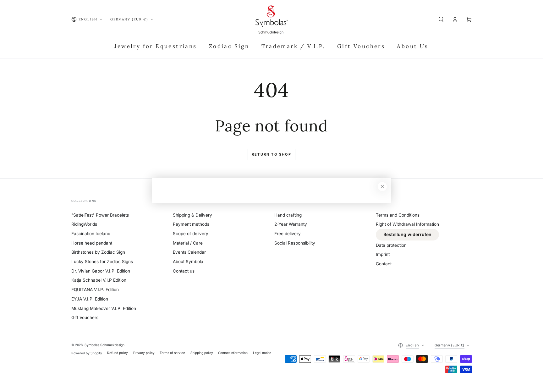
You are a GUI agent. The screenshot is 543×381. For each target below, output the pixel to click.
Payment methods (191, 224)
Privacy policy (144, 353)
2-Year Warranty (290, 224)
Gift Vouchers (84, 317)
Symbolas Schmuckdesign (104, 345)
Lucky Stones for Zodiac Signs (102, 261)
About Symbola (188, 261)
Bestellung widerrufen (407, 234)
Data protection (391, 245)
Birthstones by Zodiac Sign (98, 252)
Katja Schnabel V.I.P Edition (98, 280)
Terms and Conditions (398, 215)
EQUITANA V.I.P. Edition (95, 289)
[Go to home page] (271, 19)
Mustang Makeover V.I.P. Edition (103, 308)
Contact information (233, 353)
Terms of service (172, 353)
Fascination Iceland (90, 233)
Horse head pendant (91, 243)
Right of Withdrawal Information (407, 224)
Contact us (184, 270)
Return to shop (271, 154)
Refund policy (117, 353)
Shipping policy (201, 353)
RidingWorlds (84, 224)
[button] (441, 19)
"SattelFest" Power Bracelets (100, 215)
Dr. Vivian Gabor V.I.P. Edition (100, 270)
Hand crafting (288, 215)
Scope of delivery (190, 233)
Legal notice (262, 353)
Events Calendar (189, 252)
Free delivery (287, 233)
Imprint (383, 254)
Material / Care (188, 243)
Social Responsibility (294, 243)
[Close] (382, 186)
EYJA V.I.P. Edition (89, 298)
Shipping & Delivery (192, 215)
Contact (384, 263)
